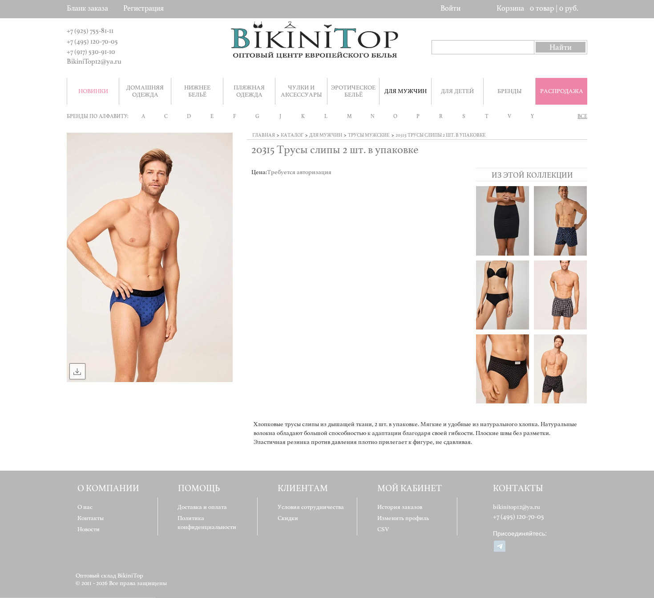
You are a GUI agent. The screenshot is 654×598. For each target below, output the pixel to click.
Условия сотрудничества (311, 507)
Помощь (199, 488)
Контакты (90, 518)
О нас (85, 507)
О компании (108, 488)
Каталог (292, 135)
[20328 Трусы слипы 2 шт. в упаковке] (502, 369)
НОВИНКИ (93, 91)
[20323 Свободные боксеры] (560, 369)
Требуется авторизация (299, 172)
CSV (383, 529)
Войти (450, 8)
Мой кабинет (409, 488)
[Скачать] (77, 371)
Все (582, 116)
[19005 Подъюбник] (502, 221)
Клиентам (303, 488)
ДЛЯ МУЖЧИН (325, 135)
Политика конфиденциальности (207, 522)
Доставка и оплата (202, 507)
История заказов (399, 507)
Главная (263, 135)
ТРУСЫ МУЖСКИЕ (369, 135)
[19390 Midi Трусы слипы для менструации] (502, 295)
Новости (88, 529)
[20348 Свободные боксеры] (560, 221)
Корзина (510, 8)
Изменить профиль (403, 518)
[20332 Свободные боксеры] (560, 295)
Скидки (288, 518)
